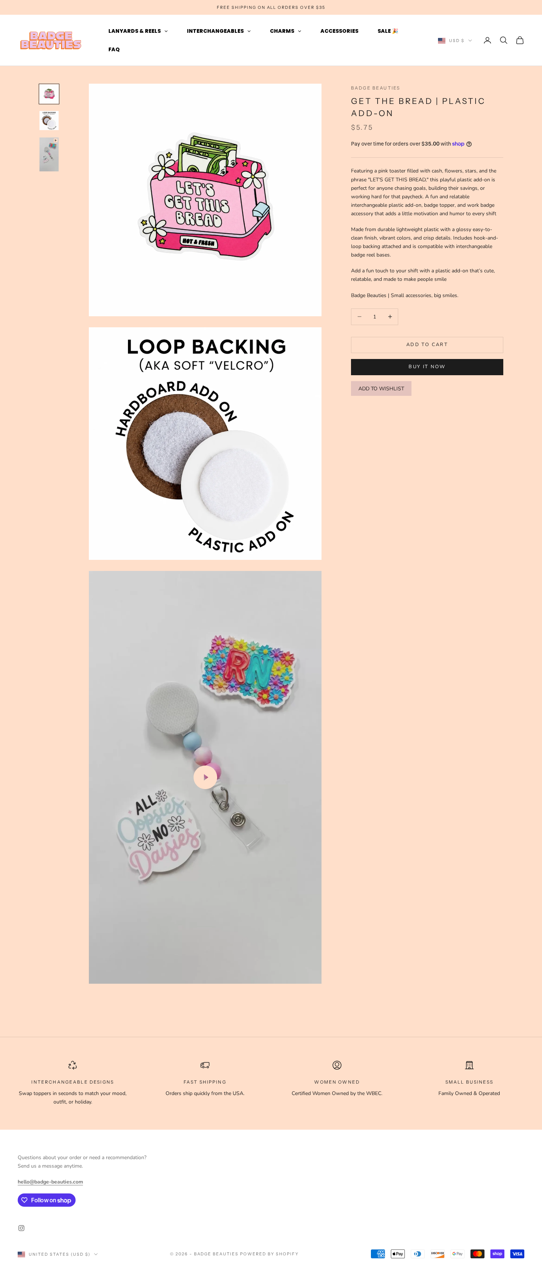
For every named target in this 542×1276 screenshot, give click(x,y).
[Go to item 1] (49, 94)
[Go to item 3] (49, 154)
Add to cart (427, 344)
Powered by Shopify (269, 1253)
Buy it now (427, 366)
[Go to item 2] (49, 120)
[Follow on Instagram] (21, 1228)
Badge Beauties (375, 88)
